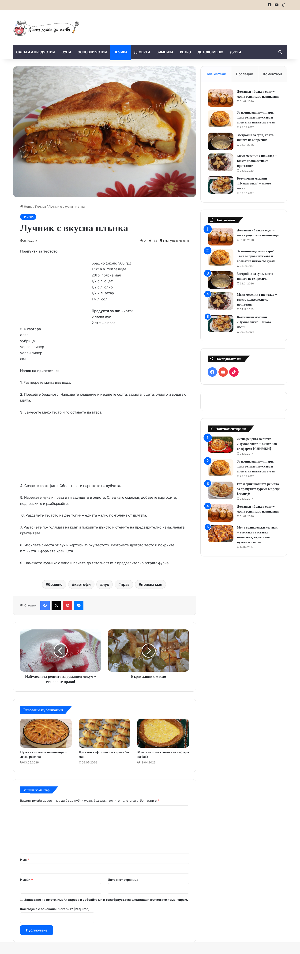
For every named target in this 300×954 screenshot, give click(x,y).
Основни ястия (92, 52)
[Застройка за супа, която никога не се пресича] (220, 141)
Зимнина (165, 52)
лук (105, 584)
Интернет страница (123, 879)
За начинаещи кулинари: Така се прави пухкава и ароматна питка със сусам (256, 117)
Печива (120, 52)
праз (125, 584)
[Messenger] (78, 605)
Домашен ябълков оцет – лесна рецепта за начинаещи (258, 94)
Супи (66, 52)
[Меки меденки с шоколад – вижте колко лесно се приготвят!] (220, 162)
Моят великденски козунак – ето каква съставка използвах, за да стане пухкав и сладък (257, 534)
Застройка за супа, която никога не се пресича (255, 137)
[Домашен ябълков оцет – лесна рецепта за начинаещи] (220, 98)
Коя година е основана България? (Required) (55, 909)
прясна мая (151, 584)
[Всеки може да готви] (46, 27)
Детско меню (210, 52)
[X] (56, 605)
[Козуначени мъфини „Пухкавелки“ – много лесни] (220, 185)
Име (24, 860)
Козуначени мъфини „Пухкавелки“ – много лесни (254, 183)
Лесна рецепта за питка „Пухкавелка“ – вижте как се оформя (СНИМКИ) (257, 444)
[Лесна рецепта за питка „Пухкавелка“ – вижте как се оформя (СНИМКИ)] (220, 445)
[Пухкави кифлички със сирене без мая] (104, 733)
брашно (55, 584)
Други (235, 52)
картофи (82, 584)
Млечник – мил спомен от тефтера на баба (163, 754)
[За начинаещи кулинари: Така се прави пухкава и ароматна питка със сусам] (220, 118)
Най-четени (216, 74)
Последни (244, 74)
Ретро (185, 52)
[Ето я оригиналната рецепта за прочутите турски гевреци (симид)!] (220, 490)
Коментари (272, 74)
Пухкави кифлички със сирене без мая (104, 754)
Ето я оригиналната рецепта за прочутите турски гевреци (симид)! (258, 489)
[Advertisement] (197, 25)
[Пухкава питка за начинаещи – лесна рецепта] (46, 733)
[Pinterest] (67, 605)
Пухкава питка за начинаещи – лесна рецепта (43, 754)
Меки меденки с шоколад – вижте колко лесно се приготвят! (257, 160)
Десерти (142, 52)
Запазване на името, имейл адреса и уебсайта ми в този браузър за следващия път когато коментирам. (106, 899)
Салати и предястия (35, 52)
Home (28, 206)
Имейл (26, 879)
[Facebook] (45, 605)
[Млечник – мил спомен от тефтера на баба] (163, 733)
